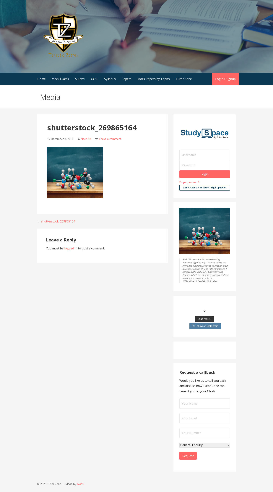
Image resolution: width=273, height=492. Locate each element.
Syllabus (110, 79)
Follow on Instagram (207, 326)
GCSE (94, 79)
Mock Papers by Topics (153, 79)
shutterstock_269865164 (58, 221)
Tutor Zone (184, 79)
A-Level (80, 79)
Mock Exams (60, 79)
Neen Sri (86, 139)
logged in (70, 248)
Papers (126, 79)
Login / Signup (225, 79)
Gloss (80, 484)
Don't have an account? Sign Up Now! (204, 187)
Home (41, 79)
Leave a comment (110, 139)
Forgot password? (189, 182)
